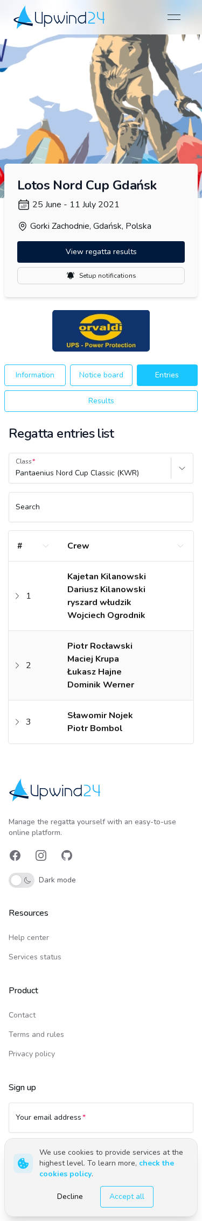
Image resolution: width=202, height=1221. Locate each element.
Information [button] (35, 375)
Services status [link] (35, 957)
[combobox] (17, 473)
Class (24, 461)
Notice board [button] (101, 375)
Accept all (126, 1196)
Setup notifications (107, 275)
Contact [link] (22, 1015)
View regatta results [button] (101, 252)
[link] (60, 17)
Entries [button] (167, 375)
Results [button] (101, 401)
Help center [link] (29, 937)
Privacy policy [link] (32, 1054)
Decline (70, 1196)
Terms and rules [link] (36, 1034)
